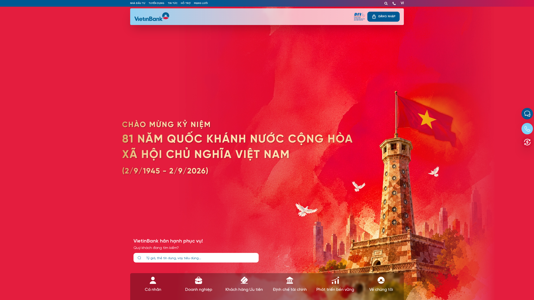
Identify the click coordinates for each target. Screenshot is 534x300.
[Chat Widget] (527, 113)
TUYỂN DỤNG (156, 3)
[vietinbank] (152, 16)
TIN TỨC (173, 3)
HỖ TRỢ (186, 3)
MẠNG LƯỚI (201, 3)
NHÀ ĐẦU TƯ (137, 3)
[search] (139, 257)
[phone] (394, 2)
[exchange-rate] (527, 142)
